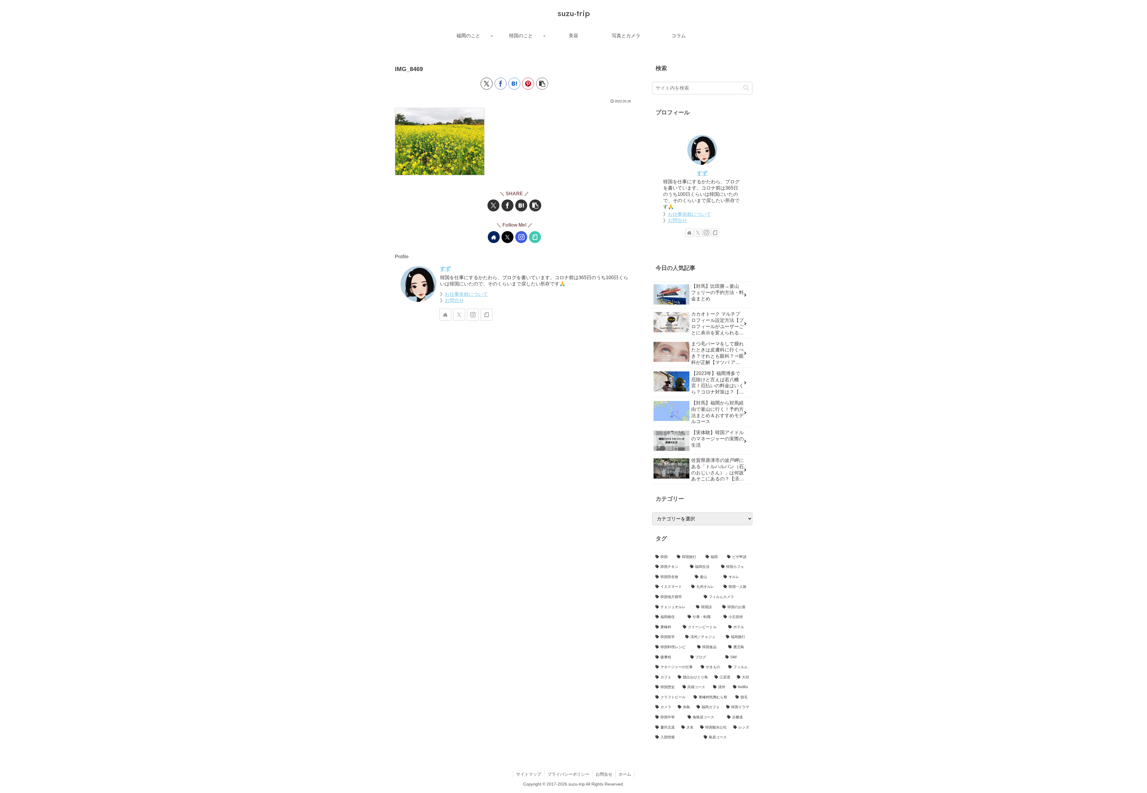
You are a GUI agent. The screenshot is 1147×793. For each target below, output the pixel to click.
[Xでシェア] (487, 84)
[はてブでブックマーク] (514, 84)
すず (445, 269)
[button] (542, 84)
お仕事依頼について (466, 294)
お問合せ (454, 300)
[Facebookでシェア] (501, 84)
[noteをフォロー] (535, 237)
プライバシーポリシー (568, 774)
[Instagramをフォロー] (521, 237)
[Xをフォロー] (507, 237)
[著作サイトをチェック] (494, 237)
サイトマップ (528, 774)
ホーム (625, 774)
